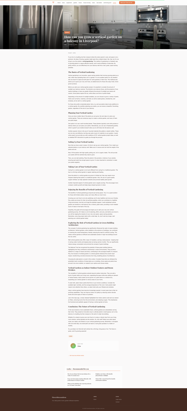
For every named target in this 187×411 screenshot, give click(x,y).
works (114, 2)
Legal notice (119, 399)
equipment (69, 2)
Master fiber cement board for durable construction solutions (105, 379)
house (80, 2)
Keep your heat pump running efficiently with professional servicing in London (79, 379)
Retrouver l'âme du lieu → (127, 2)
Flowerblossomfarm (59, 397)
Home (59, 2)
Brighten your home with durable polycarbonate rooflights (104, 374)
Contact (118, 402)
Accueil (70, 52)
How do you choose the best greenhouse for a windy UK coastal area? (79, 374)
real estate (99, 2)
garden (75, 2)
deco (63, 2)
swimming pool (107, 2)
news (93, 2)
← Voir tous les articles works (76, 355)
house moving (86, 2)
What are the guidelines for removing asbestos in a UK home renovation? (79, 384)
